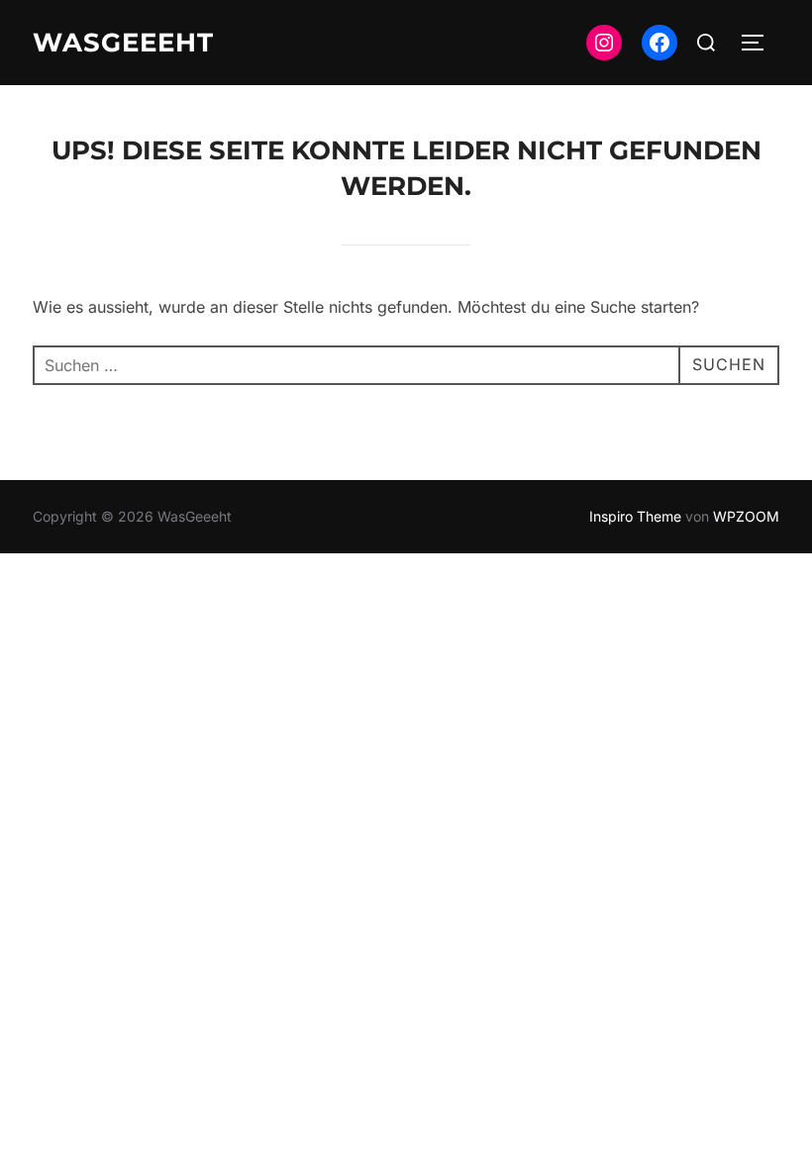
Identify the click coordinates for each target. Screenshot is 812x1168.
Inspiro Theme (635, 516)
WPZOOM (746, 516)
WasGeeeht (123, 42)
